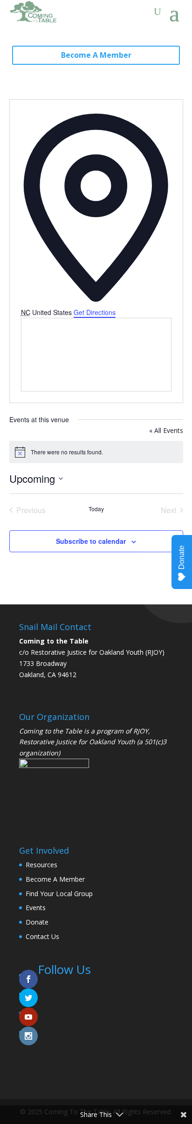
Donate (37, 922)
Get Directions (95, 312)
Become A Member (96, 55)
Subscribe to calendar (91, 541)
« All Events (166, 430)
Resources (41, 864)
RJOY (140, 730)
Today (96, 509)
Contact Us (42, 936)
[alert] (96, 452)
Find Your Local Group (59, 893)
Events (36, 907)
